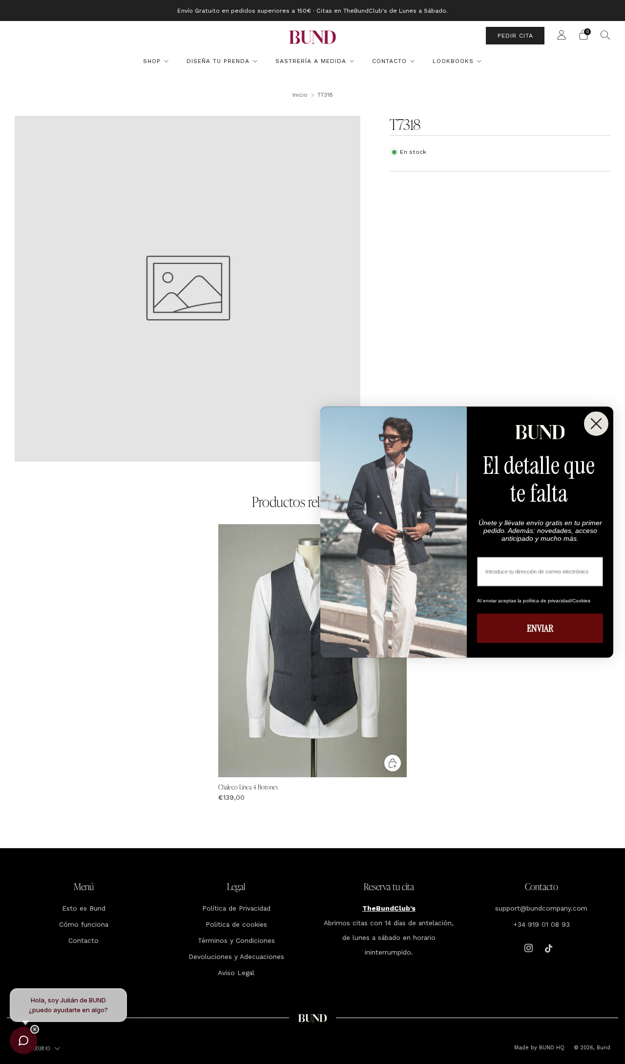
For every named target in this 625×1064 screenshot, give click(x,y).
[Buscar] (605, 35)
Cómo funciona (83, 924)
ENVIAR (540, 628)
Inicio (300, 94)
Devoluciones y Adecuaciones (236, 956)
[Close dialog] (596, 423)
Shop (152, 61)
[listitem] (312, 10)
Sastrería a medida (310, 61)
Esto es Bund (83, 908)
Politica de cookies (236, 924)
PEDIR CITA (515, 35)
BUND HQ (550, 1047)
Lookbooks (453, 61)
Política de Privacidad (236, 908)
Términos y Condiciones (236, 940)
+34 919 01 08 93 (541, 924)
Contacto (389, 61)
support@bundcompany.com (541, 908)
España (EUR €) (34, 1048)
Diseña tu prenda (218, 61)
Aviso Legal (236, 973)
